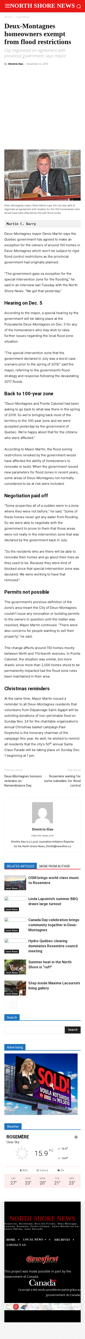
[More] (72, 139)
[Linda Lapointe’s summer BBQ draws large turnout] (15, 903)
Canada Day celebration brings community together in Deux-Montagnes (53, 925)
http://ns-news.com (42, 835)
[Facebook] (22, 139)
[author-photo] (42, 823)
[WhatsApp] (52, 139)
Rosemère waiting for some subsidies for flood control (62, 780)
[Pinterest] (42, 139)
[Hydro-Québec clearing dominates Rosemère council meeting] (15, 946)
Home (8, 17)
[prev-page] (7, 1004)
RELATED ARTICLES (20, 866)
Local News (23, 17)
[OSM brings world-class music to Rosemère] (15, 882)
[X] (32, 139)
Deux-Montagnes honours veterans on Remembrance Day (23, 780)
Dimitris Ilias (15, 63)
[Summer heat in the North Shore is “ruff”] (15, 967)
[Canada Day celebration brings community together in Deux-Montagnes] (15, 925)
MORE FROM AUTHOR (54, 866)
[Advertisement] (42, 97)
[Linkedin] (62, 139)
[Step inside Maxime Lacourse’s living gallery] (15, 988)
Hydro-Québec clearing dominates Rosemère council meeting (53, 946)
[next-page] (14, 1004)
